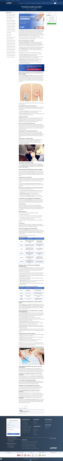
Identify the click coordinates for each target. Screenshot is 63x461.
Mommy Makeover (36, 434)
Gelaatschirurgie (48, 419)
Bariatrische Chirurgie (48, 426)
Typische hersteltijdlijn (10, 38)
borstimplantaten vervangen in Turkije (29, 342)
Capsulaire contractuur (10, 18)
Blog (22, 12)
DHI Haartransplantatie (25, 423)
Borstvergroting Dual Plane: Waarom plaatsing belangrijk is (29, 445)
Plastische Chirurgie (27, 3)
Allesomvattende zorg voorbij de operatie (12, 46)
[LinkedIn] (56, 0)
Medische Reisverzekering (20, 452)
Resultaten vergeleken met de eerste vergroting (13, 41)
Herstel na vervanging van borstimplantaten (12, 37)
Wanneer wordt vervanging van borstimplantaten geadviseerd (14, 29)
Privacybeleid (31, 452)
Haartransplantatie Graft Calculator (26, 430)
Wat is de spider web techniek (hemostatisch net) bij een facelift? (29, 441)
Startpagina (20, 12)
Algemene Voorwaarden (42, 452)
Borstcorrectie (36, 419)
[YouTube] (53, 0)
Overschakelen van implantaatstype (11, 23)
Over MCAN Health (8, 452)
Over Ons (51, 3)
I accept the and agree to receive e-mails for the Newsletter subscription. (52, 21)
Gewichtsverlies (38, 3)
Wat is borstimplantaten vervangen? (11, 14)
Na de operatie (9, 35)
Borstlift (35, 422)
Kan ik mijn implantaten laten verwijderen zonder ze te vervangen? (15, 55)
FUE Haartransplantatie (25, 422)
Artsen (48, 3)
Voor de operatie (9, 32)
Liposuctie (35, 427)
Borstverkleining (36, 423)
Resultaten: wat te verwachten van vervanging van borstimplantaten (15, 40)
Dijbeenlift (35, 433)
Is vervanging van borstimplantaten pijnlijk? (12, 52)
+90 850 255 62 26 (12, 441)
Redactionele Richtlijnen (54, 452)
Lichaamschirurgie (37, 426)
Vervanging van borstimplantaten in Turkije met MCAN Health (14, 43)
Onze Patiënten (43, 3)
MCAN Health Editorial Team (24, 411)
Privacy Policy (52, 20)
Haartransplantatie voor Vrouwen (26, 429)
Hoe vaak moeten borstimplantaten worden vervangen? (13, 26)
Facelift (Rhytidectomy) (48, 422)
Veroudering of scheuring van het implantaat (12, 17)
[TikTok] (52, 0)
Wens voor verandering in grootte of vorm (12, 20)
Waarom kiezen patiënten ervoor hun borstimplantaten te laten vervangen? (16, 15)
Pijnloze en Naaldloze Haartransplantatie (27, 426)
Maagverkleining (47, 427)
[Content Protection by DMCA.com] (31, 460)
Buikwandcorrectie (36, 430)
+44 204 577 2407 (12, 447)
